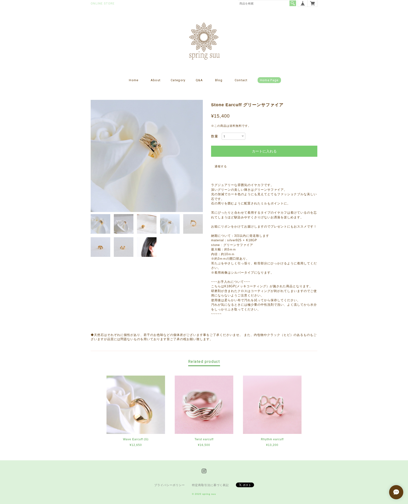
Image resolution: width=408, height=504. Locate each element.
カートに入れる (264, 151)
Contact (241, 80)
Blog (219, 80)
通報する (221, 166)
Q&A (199, 80)
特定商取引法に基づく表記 (210, 485)
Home (133, 80)
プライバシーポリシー (169, 485)
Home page (269, 80)
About (156, 80)
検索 (292, 3)
